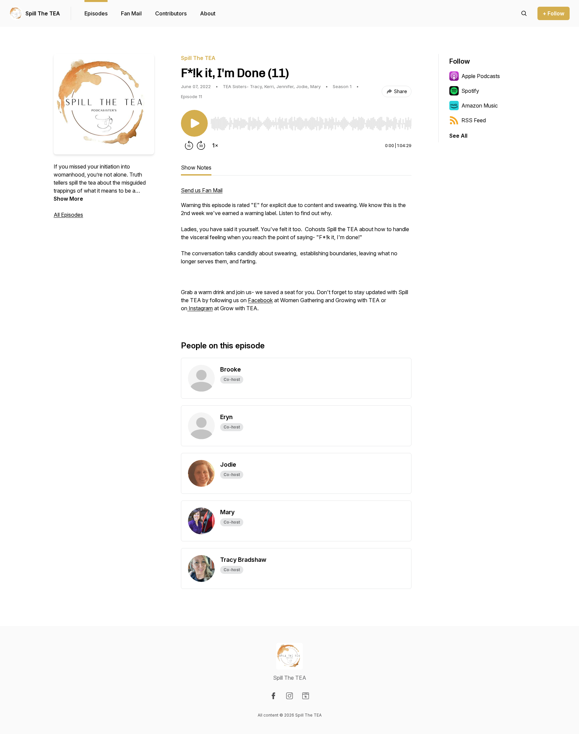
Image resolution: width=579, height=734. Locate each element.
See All (458, 135)
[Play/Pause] (194, 123)
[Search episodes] (524, 13)
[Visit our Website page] (305, 695)
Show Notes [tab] (196, 167)
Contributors (171, 13)
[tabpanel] (296, 252)
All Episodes (68, 214)
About (207, 13)
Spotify (470, 90)
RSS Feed (473, 120)
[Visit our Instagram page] (289, 695)
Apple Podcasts (480, 76)
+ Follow (553, 13)
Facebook (260, 300)
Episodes (96, 13)
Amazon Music (479, 105)
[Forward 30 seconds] (201, 145)
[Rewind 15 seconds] (189, 145)
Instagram (200, 308)
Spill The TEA (42, 13)
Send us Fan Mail (201, 190)
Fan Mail (131, 13)
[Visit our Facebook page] (273, 695)
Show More (68, 198)
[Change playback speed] (215, 145)
